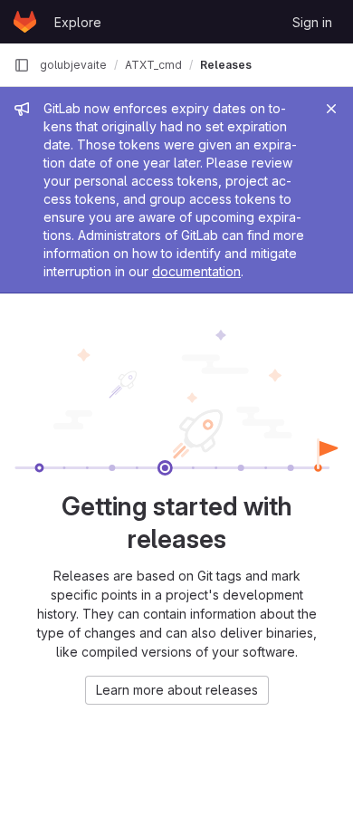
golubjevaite (73, 65)
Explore (77, 22)
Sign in (312, 22)
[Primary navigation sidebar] (21, 65)
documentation (196, 271)
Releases (226, 65)
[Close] (331, 109)
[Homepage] (25, 21)
